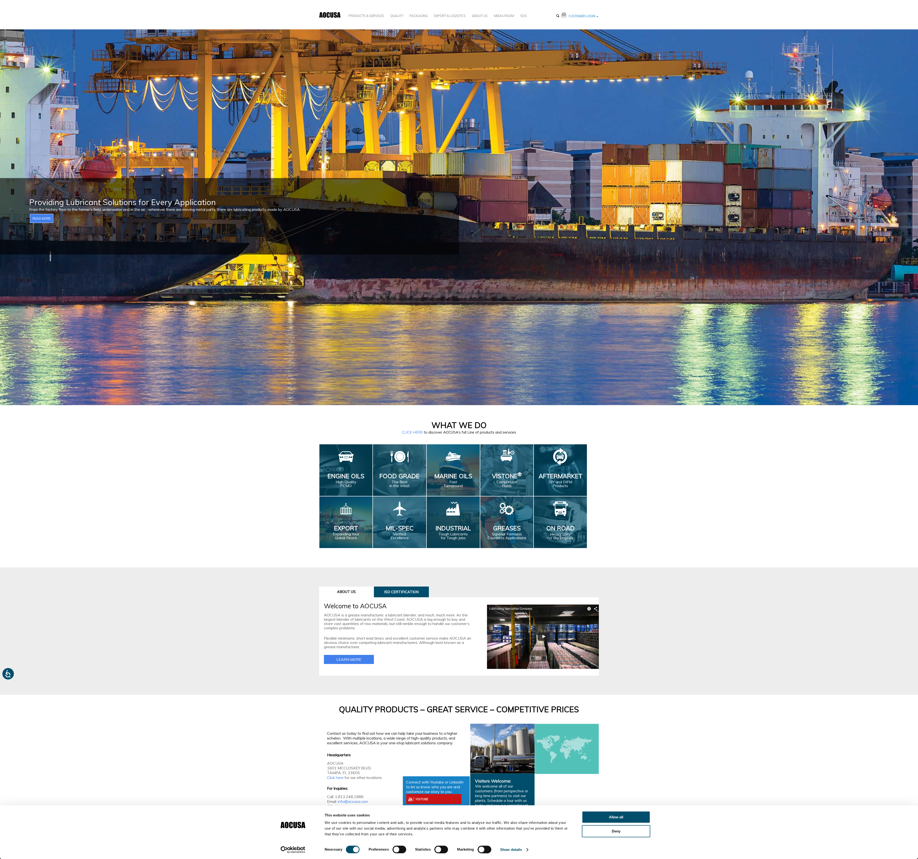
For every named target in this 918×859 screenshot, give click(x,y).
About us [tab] (346, 591)
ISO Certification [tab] (401, 592)
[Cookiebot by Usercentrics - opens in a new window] (293, 849)
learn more (348, 659)
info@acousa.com (353, 801)
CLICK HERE (412, 432)
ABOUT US (480, 16)
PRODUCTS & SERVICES (366, 16)
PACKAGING (419, 16)
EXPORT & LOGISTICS (450, 16)
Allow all (616, 817)
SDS (523, 16)
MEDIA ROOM (504, 16)
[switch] (399, 849)
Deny (616, 831)
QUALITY (396, 16)
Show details (511, 850)
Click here (335, 777)
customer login (581, 16)
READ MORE (42, 218)
